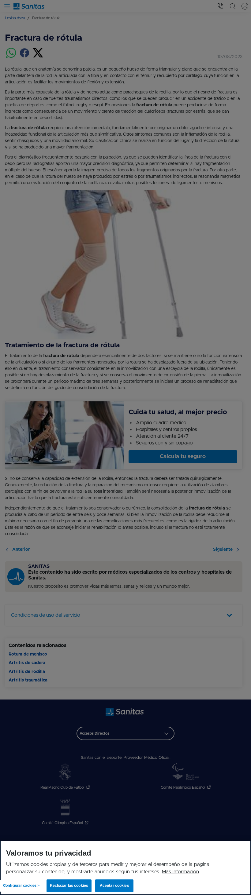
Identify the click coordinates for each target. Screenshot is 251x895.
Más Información (180, 871)
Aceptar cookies (113, 885)
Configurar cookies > (21, 885)
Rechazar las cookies (68, 885)
